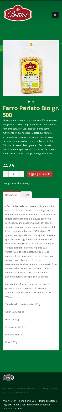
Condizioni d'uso (27, 400)
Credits (19, 408)
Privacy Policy (9, 400)
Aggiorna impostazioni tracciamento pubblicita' (27, 404)
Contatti (8, 408)
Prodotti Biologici (22, 183)
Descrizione (11, 194)
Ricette (26, 194)
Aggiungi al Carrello (39, 174)
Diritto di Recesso (48, 400)
